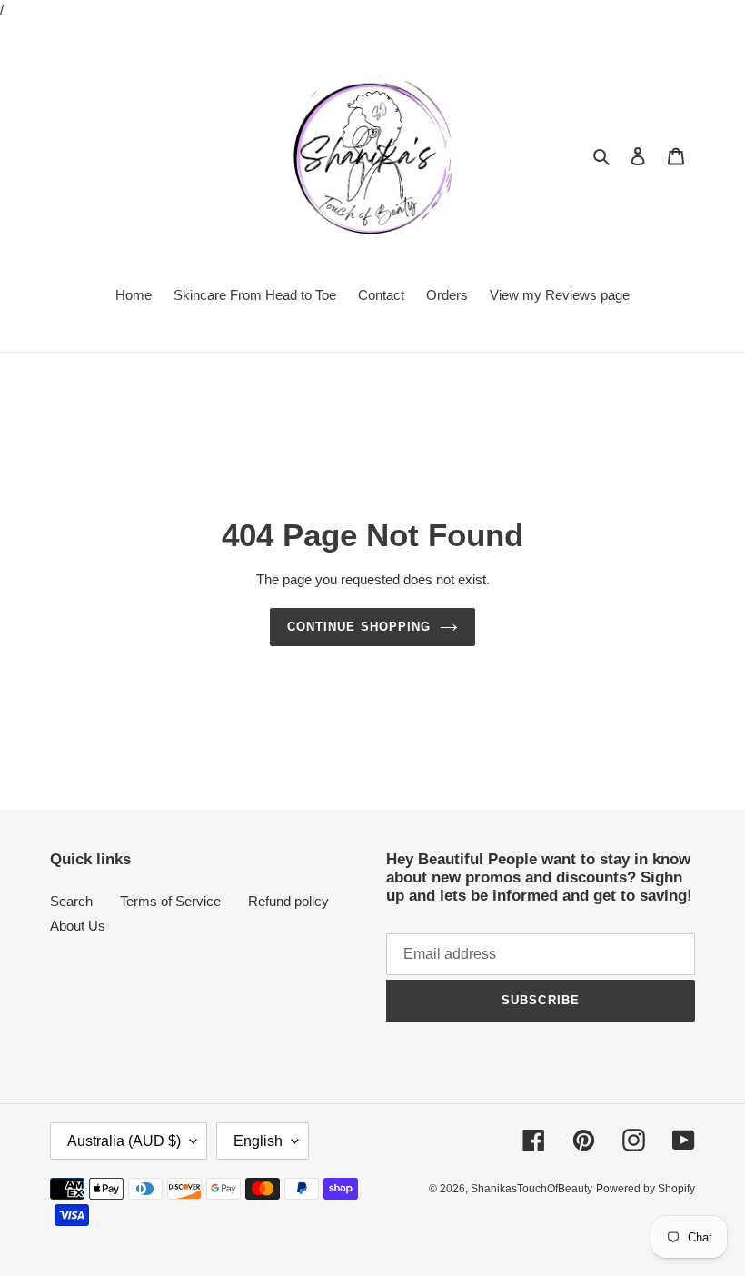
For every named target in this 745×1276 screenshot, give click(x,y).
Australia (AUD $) (124, 1141)
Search (71, 901)
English (258, 1141)
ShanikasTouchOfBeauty (531, 1188)
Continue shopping (359, 626)
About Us (77, 925)
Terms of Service (170, 901)
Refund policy (288, 901)
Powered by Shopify (645, 1188)
